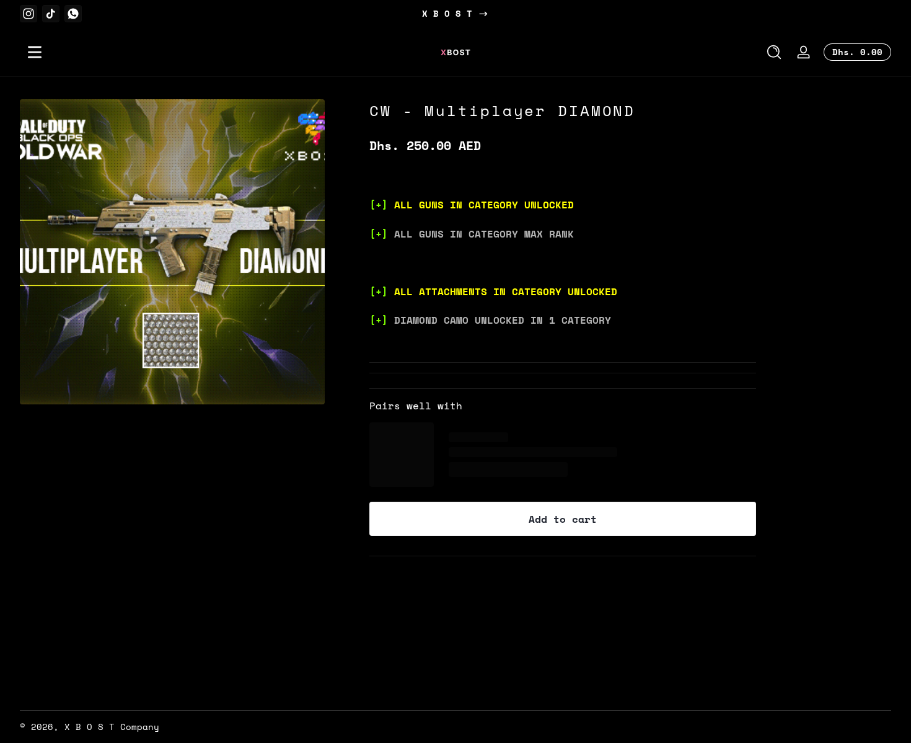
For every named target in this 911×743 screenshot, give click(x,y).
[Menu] (35, 52)
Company (139, 726)
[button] (774, 52)
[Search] (774, 52)
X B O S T (447, 13)
